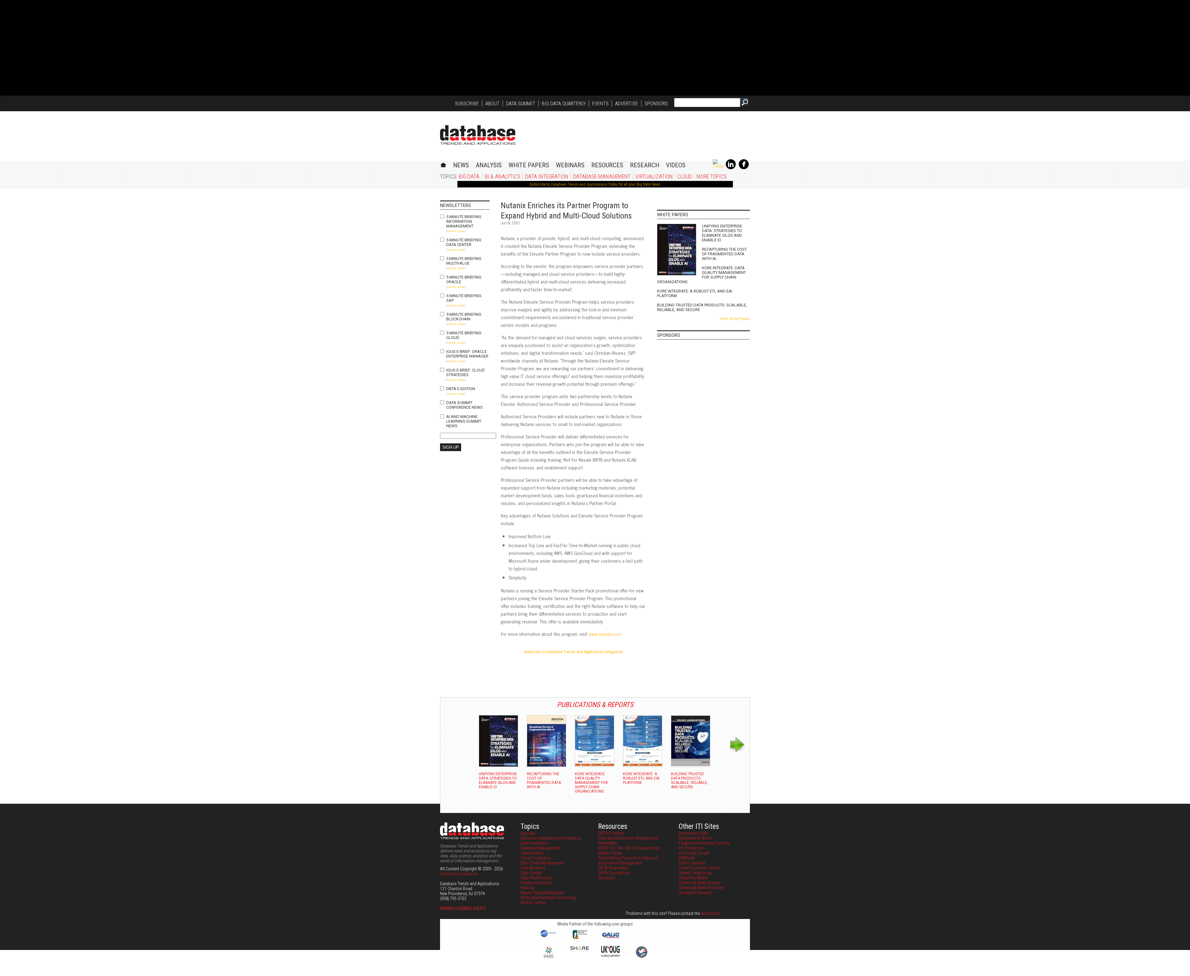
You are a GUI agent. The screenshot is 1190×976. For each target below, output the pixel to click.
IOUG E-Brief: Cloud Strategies (465, 372)
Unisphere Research (695, 892)
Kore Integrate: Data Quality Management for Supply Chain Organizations (701, 275)
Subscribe (467, 103)
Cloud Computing (536, 857)
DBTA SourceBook (614, 872)
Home (443, 164)
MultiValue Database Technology (549, 897)
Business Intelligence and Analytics (551, 838)
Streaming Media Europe (700, 882)
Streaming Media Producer (701, 887)
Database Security (536, 882)
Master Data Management (543, 892)
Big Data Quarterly (564, 103)
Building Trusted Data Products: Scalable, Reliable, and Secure (702, 307)
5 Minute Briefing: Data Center (464, 242)
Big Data (469, 176)
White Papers (529, 165)
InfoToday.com (691, 848)
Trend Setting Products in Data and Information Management (628, 860)
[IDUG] (548, 936)
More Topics (712, 176)
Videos (675, 165)
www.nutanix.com (604, 634)
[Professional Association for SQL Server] (548, 958)
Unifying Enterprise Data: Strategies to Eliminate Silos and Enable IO (722, 233)
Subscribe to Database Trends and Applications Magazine (573, 652)
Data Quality (531, 872)
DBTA (477, 135)
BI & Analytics (502, 176)
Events (600, 103)
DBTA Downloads (613, 867)
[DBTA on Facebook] (744, 168)
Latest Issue (456, 231)
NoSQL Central (533, 902)
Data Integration (546, 176)
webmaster (710, 913)
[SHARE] (579, 949)
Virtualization (654, 176)
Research (644, 165)
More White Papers (735, 319)
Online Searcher (692, 862)
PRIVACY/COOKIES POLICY (463, 908)
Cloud (684, 176)
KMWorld (686, 857)
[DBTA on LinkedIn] (731, 168)
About (492, 103)
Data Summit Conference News (464, 405)
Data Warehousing (537, 877)
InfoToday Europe (694, 853)
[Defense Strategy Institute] (641, 956)
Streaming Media (693, 877)
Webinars (570, 165)
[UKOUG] (610, 955)
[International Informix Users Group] (579, 938)
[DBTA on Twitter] (718, 166)
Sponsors (656, 103)
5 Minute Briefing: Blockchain (464, 316)
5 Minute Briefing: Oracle (464, 279)
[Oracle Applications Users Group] (610, 938)
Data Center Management (542, 862)
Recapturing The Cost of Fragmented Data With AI (724, 254)
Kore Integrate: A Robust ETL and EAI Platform (694, 293)
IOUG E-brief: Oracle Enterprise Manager (467, 353)
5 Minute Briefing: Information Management (464, 221)
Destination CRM (693, 833)
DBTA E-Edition (460, 388)
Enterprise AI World (695, 838)
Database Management (602, 176)
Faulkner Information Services (704, 843)
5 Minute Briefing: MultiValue (464, 261)
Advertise (626, 103)
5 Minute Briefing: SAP (464, 298)
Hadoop (528, 887)
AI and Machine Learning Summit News (463, 421)
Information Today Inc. (459, 873)
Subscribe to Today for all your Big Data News (595, 184)
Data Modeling (533, 867)
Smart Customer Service (699, 867)
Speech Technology (695, 872)
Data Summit (520, 103)
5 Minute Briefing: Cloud (464, 335)
